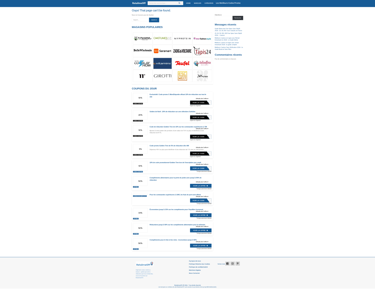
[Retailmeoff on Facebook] (227, 264)
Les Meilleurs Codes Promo (228, 3)
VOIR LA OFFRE (199, 186)
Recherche (237, 18)
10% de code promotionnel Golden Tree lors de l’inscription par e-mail (175, 162)
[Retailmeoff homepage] (139, 3)
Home (188, 3)
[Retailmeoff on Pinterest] (238, 264)
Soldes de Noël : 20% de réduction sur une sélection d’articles (172, 111)
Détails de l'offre (201, 98)
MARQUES (197, 3)
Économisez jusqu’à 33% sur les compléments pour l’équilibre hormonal (176, 209)
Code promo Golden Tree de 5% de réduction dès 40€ (169, 146)
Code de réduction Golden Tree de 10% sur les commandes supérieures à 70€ (178, 127)
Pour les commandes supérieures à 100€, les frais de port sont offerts (175, 195)
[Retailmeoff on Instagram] (232, 264)
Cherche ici (218, 15)
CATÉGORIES (208, 3)
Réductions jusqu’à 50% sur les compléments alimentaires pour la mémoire (177, 225)
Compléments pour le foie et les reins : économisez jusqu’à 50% (173, 240)
